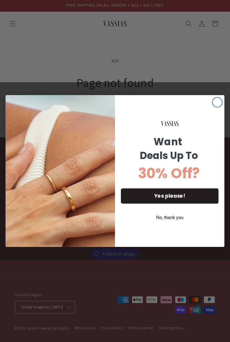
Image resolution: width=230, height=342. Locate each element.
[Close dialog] (217, 102)
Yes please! (169, 196)
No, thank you (170, 217)
